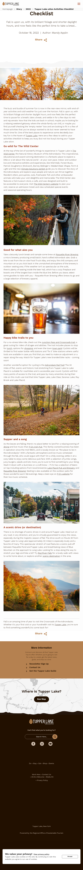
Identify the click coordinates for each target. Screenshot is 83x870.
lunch (9, 348)
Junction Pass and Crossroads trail (58, 342)
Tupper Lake (31, 135)
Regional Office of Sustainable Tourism (48, 833)
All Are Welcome (37, 777)
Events (51, 763)
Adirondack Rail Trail (54, 365)
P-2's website (63, 474)
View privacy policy (41, 854)
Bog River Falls (45, 553)
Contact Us (34, 667)
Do (30, 763)
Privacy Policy (42, 780)
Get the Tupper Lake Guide (42, 671)
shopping (28, 348)
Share (38, 39)
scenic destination (51, 556)
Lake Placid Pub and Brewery (61, 468)
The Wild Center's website (46, 184)
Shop (45, 763)
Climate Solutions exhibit (33, 169)
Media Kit (49, 777)
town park (57, 348)
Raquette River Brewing (67, 254)
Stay (35, 763)
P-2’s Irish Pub (35, 447)
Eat (39, 763)
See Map (41, 699)
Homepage (7, 9)
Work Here (36, 774)
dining (6, 447)
